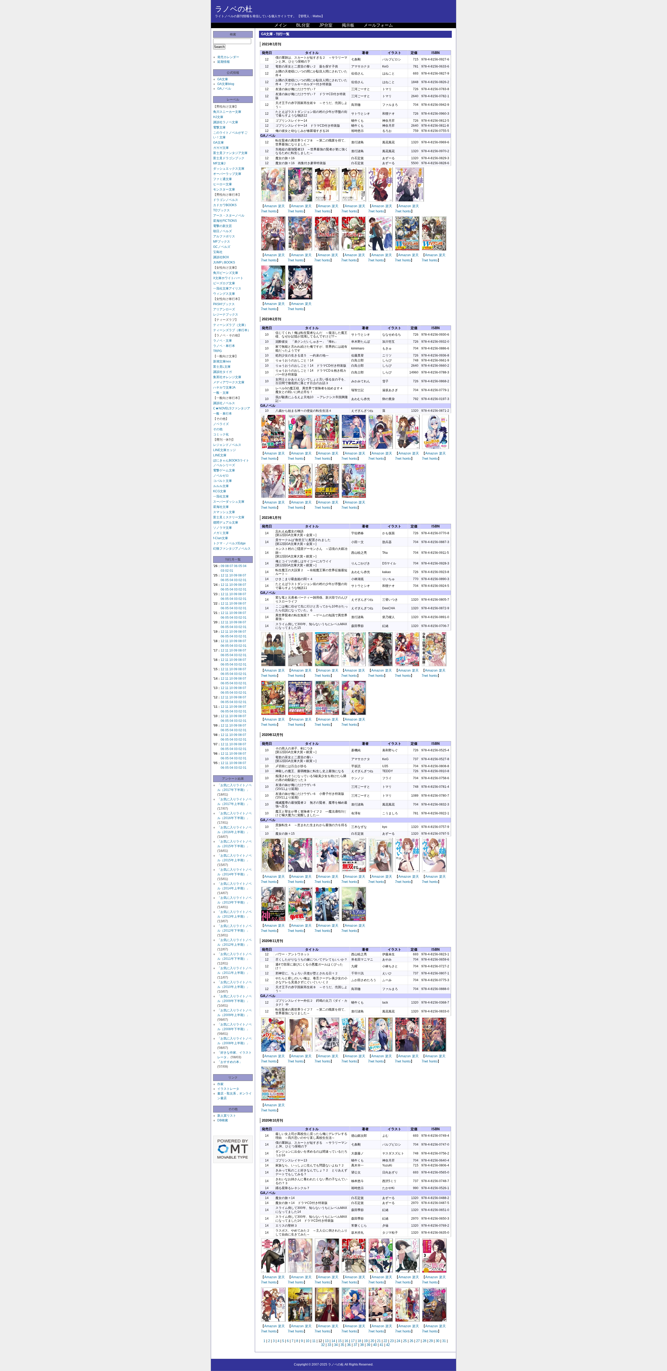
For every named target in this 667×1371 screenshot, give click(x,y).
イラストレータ (228, 1089)
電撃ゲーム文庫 (224, 470)
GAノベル (224, 88)
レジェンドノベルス (227, 445)
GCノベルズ (221, 247)
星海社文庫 (221, 507)
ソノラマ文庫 (222, 528)
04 (244, 566)
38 (362, 1345)
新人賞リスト (226, 1115)
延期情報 (223, 62)
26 (411, 1341)
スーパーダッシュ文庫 (228, 501)
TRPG (217, 351)
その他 (218, 429)
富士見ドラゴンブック (228, 158)
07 (231, 566)
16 (346, 1341)
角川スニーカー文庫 (227, 112)
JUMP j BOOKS (224, 262)
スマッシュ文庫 (224, 512)
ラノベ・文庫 (222, 340)
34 (336, 1345)
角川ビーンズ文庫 (225, 273)
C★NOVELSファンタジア (231, 408)
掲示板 (348, 25)
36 (349, 1345)
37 (355, 1345)
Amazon (270, 206)
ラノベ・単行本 (224, 346)
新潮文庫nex (222, 361)
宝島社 (218, 252)
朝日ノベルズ (222, 231)
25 (405, 1341)
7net (264, 211)
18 (359, 1341)
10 (231, 575)
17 (353, 1341)
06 (236, 566)
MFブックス (221, 241)
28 (424, 1341)
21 (379, 1341)
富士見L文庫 (222, 366)
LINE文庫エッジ (224, 450)
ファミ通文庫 (222, 179)
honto (272, 211)
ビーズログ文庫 (224, 283)
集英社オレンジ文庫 (227, 377)
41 (381, 1345)
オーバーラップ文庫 (227, 174)
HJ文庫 (218, 117)
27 (418, 1341)
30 (437, 1341)
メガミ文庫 (221, 533)
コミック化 (221, 434)
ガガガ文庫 (221, 148)
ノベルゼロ (221, 475)
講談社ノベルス (224, 403)
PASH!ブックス (224, 304)
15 (340, 1341)
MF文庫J (219, 163)
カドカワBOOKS (225, 205)
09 (222, 566)
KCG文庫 (219, 491)
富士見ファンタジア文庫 (230, 153)
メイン (280, 25)
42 (388, 1345)
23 (392, 1341)
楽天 (281, 206)
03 (222, 571)
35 (342, 1345)
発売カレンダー (228, 57)
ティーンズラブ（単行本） (232, 330)
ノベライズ (221, 424)
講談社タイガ (222, 372)
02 (227, 571)
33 (329, 1345)
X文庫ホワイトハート (228, 278)
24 (398, 1341)
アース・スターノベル (228, 215)
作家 (220, 1084)
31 (444, 1341)
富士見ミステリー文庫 (228, 517)
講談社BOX (221, 257)
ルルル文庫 (221, 486)
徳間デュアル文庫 (225, 522)
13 (327, 1341)
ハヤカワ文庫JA (224, 387)
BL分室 (303, 25)
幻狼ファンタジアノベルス (232, 548)
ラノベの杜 (233, 9)
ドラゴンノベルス (225, 200)
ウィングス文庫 (224, 294)
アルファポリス (224, 236)
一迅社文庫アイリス (227, 288)
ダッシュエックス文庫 (228, 168)
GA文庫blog (225, 84)
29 (431, 1341)
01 (231, 571)
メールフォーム (378, 25)
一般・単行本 (222, 413)
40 (375, 1345)
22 (385, 1341)
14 (333, 1341)
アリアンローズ (224, 309)
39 (368, 1345)
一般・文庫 (221, 393)
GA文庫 (222, 79)
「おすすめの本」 (229, 1062)
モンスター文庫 (224, 189)
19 (366, 1341)
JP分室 (325, 25)
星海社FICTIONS (225, 221)
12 (222, 575)
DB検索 (222, 1120)
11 (226, 575)
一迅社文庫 (221, 496)
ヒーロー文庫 (222, 184)
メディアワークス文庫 (228, 382)
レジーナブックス (225, 314)
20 (372, 1341)
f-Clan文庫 (220, 538)
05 (240, 566)
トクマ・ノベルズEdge (229, 543)
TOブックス (221, 210)
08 (227, 566)
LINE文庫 (219, 455)
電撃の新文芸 (222, 226)
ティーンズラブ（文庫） (230, 325)
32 (323, 1345)
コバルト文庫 (222, 481)
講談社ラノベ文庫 (225, 122)
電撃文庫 (219, 127)
